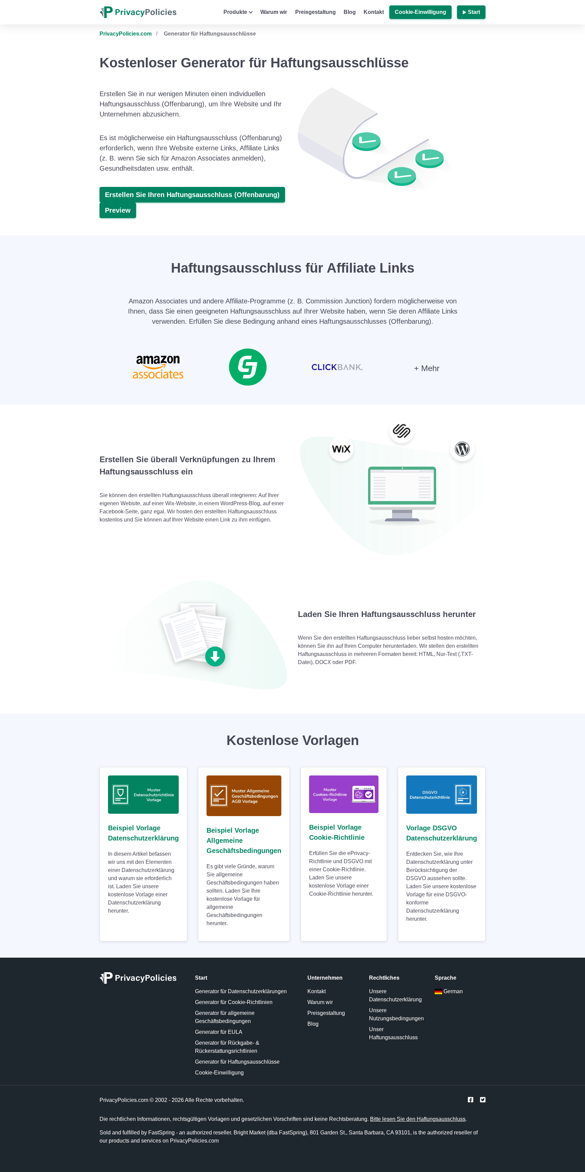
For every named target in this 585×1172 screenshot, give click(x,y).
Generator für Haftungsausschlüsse (237, 1062)
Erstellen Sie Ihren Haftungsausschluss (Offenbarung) (192, 194)
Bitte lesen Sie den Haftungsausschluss (417, 1119)
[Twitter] (482, 1100)
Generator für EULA (218, 1032)
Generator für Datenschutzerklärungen (241, 991)
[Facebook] (470, 1100)
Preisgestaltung (315, 12)
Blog (350, 12)
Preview (118, 210)
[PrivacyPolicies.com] (142, 980)
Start (474, 12)
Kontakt (374, 12)
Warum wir (273, 12)
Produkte (235, 12)
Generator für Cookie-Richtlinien (234, 1002)
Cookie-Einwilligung (420, 12)
